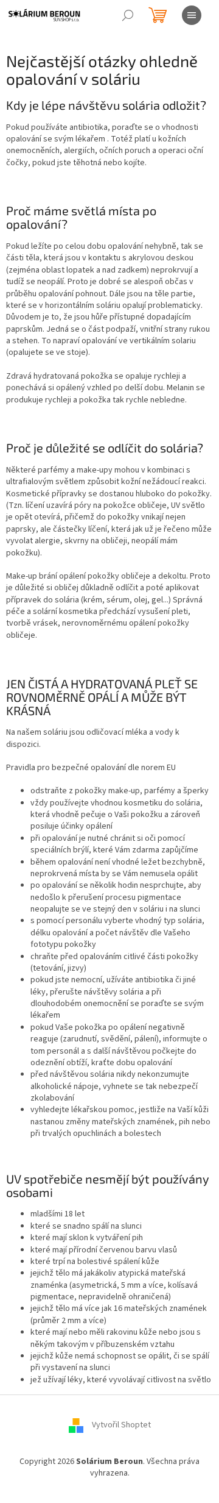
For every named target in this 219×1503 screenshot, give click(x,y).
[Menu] (191, 15)
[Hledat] (128, 15)
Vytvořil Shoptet (121, 1425)
